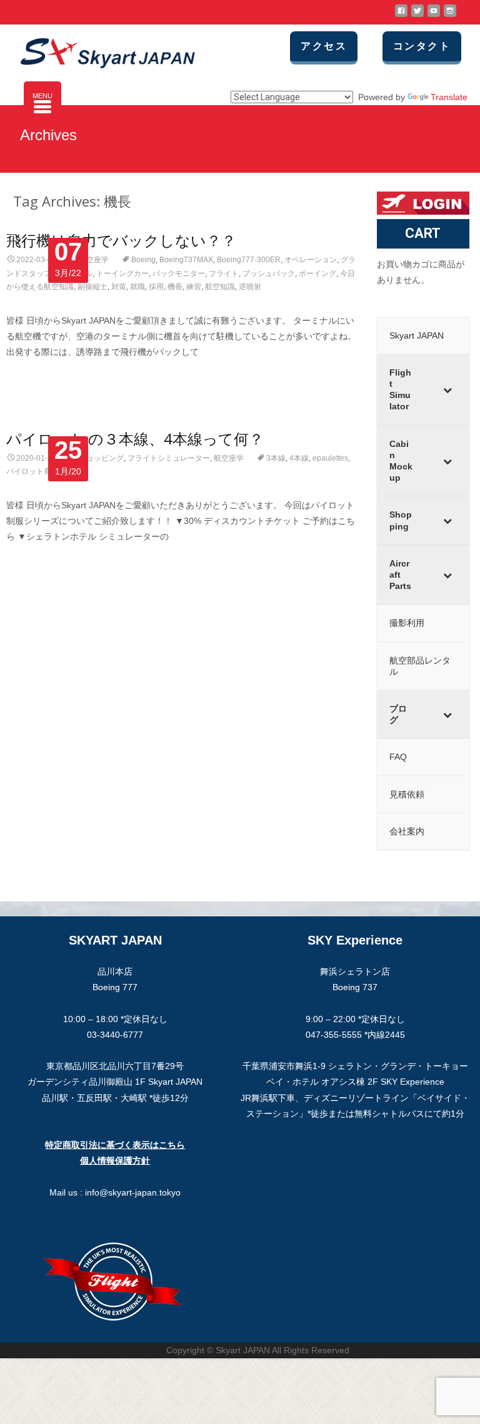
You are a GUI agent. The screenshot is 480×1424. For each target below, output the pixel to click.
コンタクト (422, 46)
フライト (224, 273)
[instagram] (450, 16)
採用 (156, 286)
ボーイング (317, 273)
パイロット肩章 (32, 471)
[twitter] (417, 16)
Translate (449, 97)
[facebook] (401, 16)
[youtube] (434, 16)
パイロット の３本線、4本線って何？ (135, 438)
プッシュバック (268, 273)
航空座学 (94, 259)
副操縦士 (93, 286)
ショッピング (101, 458)
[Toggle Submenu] (447, 389)
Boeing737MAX (186, 259)
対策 (118, 286)
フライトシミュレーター (169, 458)
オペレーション (310, 259)
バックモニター (178, 273)
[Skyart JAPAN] (97, 50)
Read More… (33, 376)
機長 (175, 286)
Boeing (143, 259)
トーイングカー (122, 273)
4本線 (299, 458)
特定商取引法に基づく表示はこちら (115, 1145)
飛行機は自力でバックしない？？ (121, 240)
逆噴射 (250, 286)
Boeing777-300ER (249, 259)
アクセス (324, 46)
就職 (137, 286)
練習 (193, 286)
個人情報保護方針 (115, 1160)
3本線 (276, 458)
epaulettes (330, 458)
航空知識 (220, 286)
